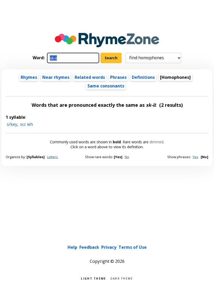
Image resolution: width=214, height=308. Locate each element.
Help (72, 247)
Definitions (143, 77)
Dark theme (121, 278)
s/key (12, 124)
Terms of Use (132, 247)
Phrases (118, 77)
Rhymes (29, 77)
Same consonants (105, 86)
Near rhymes (55, 77)
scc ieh (26, 124)
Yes (195, 157)
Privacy (108, 247)
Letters (52, 157)
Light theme (93, 278)
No (127, 157)
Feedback (89, 247)
